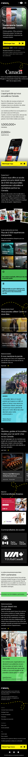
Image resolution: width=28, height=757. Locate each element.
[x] (18, 752)
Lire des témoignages (5, 714)
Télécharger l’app (9, 43)
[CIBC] (14, 504)
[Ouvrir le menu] (25, 2)
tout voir (3, 366)
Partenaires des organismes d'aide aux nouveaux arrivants (13, 738)
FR (21, 2)
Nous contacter (4, 736)
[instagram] (9, 752)
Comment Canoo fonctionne (7, 710)
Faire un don (3, 725)
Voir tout (3, 450)
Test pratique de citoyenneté (7, 719)
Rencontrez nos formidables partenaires (12, 594)
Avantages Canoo (5, 712)
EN (19, 2)
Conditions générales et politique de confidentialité (11, 740)
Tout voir (3, 628)
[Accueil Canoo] (5, 3)
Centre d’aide (4, 734)
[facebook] (14, 752)
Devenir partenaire (5, 727)
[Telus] (14, 518)
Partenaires (3, 716)
